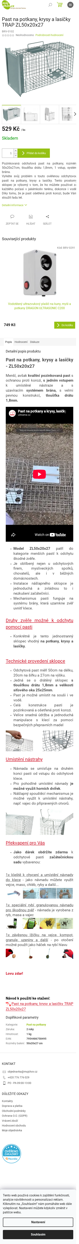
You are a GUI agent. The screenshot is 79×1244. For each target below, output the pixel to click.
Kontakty (7, 1101)
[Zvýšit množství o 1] (15, 151)
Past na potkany (36, 1024)
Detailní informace (12, 205)
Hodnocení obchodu (14, 1125)
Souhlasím (38, 1234)
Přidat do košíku (36, 153)
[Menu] (70, 5)
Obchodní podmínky (14, 1110)
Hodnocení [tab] (21, 341)
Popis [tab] (8, 341)
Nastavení (38, 1222)
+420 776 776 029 (18, 1077)
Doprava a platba (12, 1105)
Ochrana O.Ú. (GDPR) (14, 1115)
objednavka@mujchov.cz (22, 1071)
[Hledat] (50, 5)
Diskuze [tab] (34, 341)
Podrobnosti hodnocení (49, 35)
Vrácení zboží (10, 1120)
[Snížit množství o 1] (15, 155)
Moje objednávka (12, 1130)
